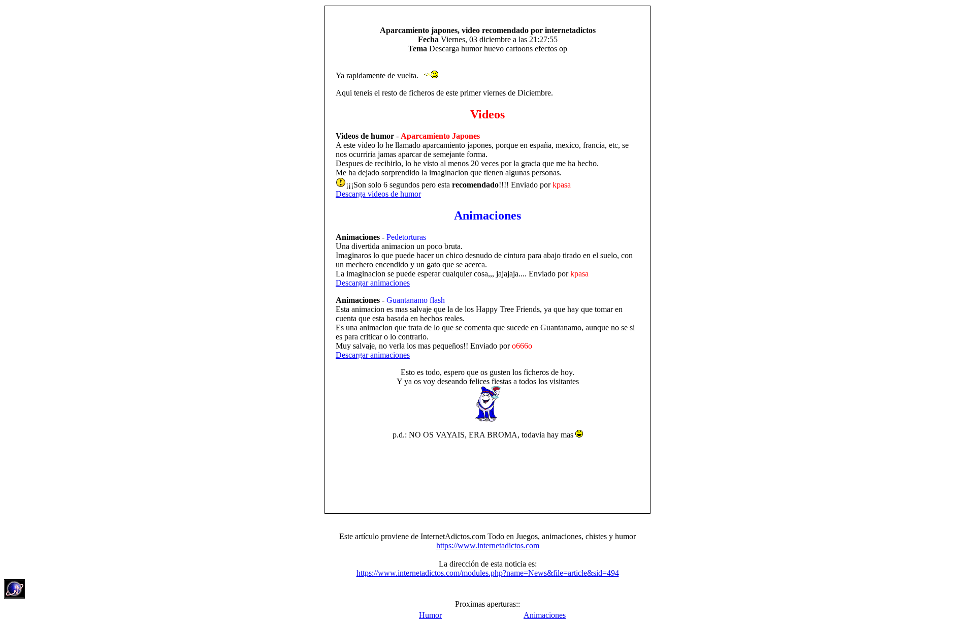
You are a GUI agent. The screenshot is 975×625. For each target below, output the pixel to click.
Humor (430, 615)
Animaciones (545, 615)
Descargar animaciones (373, 282)
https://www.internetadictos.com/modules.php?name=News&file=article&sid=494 (487, 573)
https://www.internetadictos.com (487, 545)
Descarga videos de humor (378, 194)
